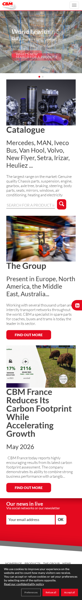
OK (60, 519)
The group (51, 563)
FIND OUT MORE (29, 335)
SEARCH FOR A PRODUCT (36, 57)
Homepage (13, 563)
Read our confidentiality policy (24, 584)
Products (32, 563)
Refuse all (51, 592)
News (66, 563)
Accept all (69, 592)
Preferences (31, 592)
